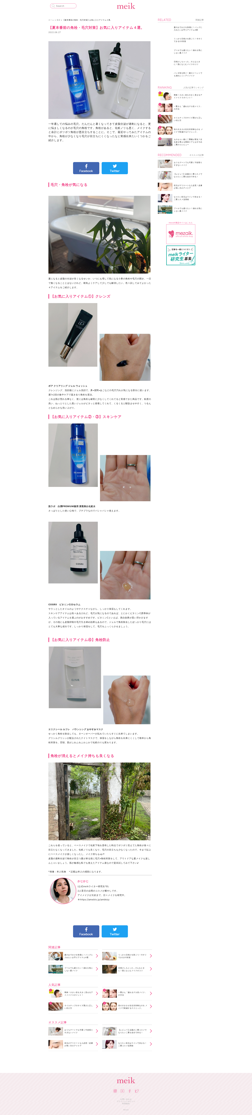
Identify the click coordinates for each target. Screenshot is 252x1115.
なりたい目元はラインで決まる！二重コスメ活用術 (132, 1044)
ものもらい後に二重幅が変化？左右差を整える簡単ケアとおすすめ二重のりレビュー (188, 142)
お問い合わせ (126, 1099)
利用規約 (126, 1103)
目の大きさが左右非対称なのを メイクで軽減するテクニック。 (132, 1006)
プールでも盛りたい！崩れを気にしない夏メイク (78, 969)
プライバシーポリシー (126, 1101)
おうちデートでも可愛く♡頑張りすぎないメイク (78, 1031)
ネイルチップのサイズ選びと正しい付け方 (78, 1006)
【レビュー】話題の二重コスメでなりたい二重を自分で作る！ (132, 1031)
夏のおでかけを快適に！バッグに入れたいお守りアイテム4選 (78, 956)
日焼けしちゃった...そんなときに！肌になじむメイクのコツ (131, 969)
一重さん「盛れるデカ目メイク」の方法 (132, 993)
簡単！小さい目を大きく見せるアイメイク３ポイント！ (78, 993)
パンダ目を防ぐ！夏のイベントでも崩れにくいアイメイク (188, 74)
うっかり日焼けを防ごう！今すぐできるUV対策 (132, 956)
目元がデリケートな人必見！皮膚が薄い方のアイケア (78, 1044)
